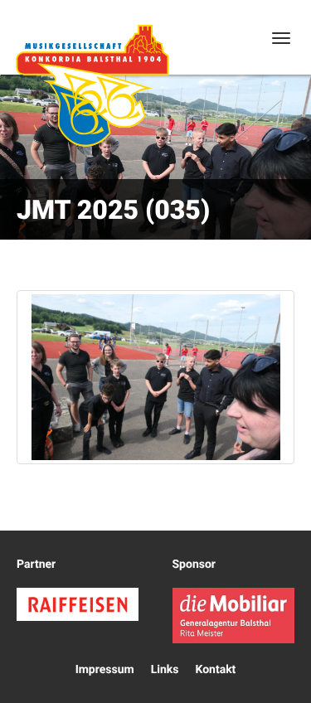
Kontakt (215, 669)
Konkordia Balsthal (92, 85)
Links (165, 669)
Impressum (104, 669)
